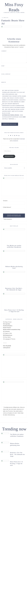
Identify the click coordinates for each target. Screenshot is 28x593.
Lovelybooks (15, 140)
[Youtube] (19, 135)
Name (3, 65)
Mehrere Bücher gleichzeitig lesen (14, 267)
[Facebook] (9, 135)
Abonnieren (9, 156)
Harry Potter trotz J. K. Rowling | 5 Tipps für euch (14, 310)
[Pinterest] (13, 135)
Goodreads (22, 138)
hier (24, 117)
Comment (4, 51)
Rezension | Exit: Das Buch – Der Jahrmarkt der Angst (14, 289)
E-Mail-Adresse (6, 74)
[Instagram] (15, 135)
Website (3, 82)
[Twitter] (11, 135)
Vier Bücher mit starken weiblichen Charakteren (14, 246)
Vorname (5, 200)
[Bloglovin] (17, 135)
